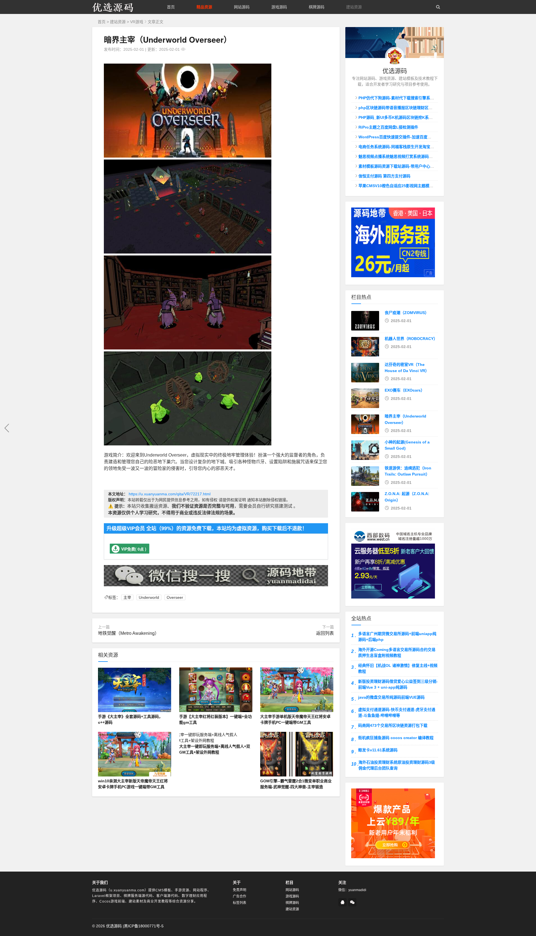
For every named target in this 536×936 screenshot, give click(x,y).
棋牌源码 (316, 7)
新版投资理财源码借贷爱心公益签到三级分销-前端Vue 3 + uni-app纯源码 (398, 684)
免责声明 (239, 890)
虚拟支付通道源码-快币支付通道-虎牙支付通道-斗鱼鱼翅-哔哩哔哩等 (396, 712)
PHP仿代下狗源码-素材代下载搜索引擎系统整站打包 (404, 98)
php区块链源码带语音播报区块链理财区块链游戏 (401, 107)
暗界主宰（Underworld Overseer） (167, 39)
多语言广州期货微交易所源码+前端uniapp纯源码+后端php (397, 636)
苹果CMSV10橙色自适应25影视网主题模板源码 (399, 186)
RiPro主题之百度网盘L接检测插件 (388, 127)
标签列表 (239, 903)
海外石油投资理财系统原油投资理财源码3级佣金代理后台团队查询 (396, 765)
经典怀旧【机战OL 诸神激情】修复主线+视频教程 (397, 668)
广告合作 (239, 896)
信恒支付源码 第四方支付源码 (384, 176)
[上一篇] (7, 428)
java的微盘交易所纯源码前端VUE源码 (391, 697)
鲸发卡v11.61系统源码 (378, 750)
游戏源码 (279, 7)
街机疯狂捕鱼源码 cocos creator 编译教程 (396, 737)
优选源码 (114, 926)
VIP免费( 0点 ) (133, 549)
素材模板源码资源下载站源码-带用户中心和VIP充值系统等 (409, 166)
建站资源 (354, 7)
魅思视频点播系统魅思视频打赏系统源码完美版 (399, 156)
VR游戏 (136, 22)
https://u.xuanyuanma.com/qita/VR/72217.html (169, 494)
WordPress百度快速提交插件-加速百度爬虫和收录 (402, 137)
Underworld (149, 597)
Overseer (175, 597)
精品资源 (204, 7)
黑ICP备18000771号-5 (144, 926)
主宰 (127, 597)
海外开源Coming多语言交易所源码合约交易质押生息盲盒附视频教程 (397, 652)
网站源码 (242, 7)
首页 (171, 7)
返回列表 (325, 633)
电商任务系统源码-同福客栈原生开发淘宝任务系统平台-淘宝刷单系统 (418, 146)
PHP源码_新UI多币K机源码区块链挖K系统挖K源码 (402, 117)
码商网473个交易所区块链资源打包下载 (392, 725)
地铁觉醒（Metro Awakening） (128, 633)
